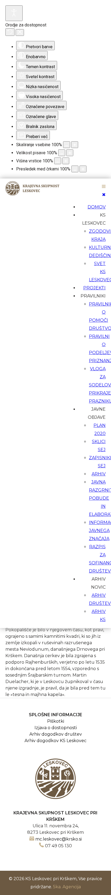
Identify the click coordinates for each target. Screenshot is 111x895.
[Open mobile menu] (104, 186)
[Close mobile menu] (104, 194)
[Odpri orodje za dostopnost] (14, 13)
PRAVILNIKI (93, 296)
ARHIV (99, 473)
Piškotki (55, 721)
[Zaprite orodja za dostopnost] (20, 32)
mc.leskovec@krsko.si (58, 839)
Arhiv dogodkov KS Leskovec (55, 740)
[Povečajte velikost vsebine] (74, 144)
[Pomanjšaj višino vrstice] (57, 160)
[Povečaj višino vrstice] (65, 160)
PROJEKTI (94, 287)
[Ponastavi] (10, 32)
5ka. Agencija (67, 886)
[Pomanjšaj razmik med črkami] (74, 169)
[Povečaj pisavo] (69, 152)
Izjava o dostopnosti (55, 727)
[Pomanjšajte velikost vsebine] (66, 144)
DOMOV (97, 207)
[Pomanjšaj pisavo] (61, 152)
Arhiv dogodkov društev (55, 734)
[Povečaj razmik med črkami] (82, 169)
